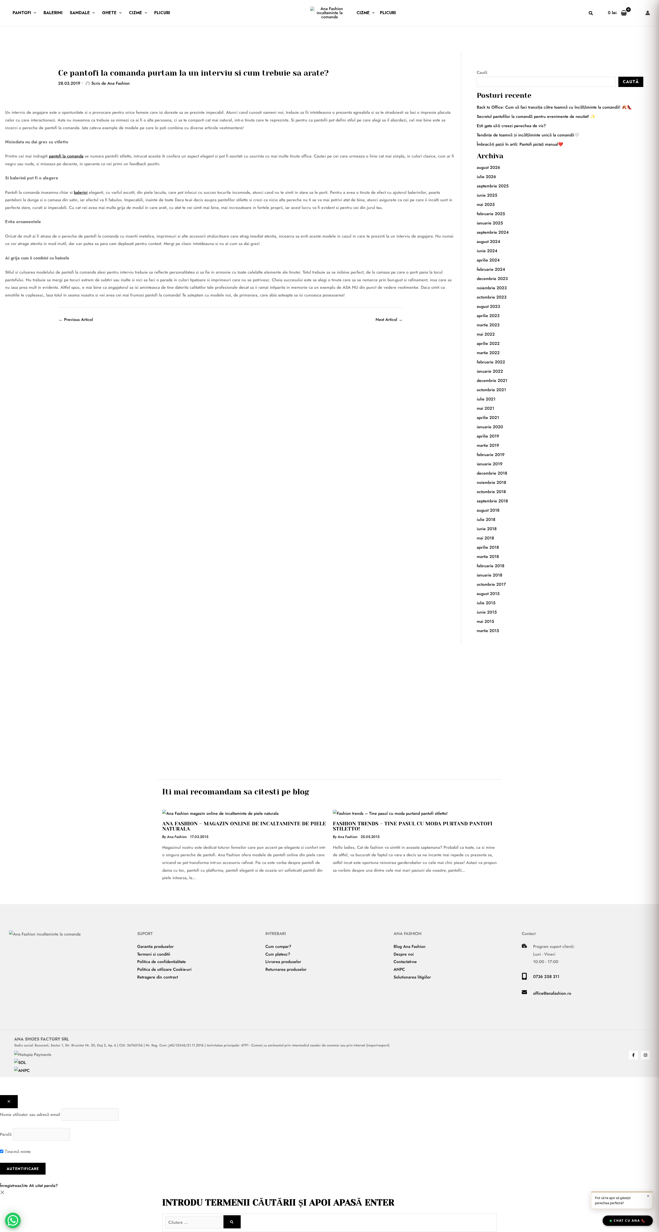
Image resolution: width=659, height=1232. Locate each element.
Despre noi (404, 954)
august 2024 (488, 241)
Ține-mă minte (17, 1152)
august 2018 (488, 510)
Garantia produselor (155, 946)
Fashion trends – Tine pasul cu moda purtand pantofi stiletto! (412, 826)
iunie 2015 (487, 612)
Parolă (6, 1134)
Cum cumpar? (278, 946)
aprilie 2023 (488, 316)
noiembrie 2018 (491, 482)
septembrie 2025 (493, 186)
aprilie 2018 (488, 547)
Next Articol (389, 320)
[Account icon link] (647, 13)
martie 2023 (488, 325)
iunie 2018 (487, 529)
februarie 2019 (491, 455)
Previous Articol (76, 320)
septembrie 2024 (493, 232)
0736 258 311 (546, 977)
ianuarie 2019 (489, 464)
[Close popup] (9, 1101)
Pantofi (22, 13)
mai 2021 (485, 408)
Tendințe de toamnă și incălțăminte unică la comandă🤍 (528, 135)
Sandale (80, 13)
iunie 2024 (487, 251)
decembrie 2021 (492, 380)
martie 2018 (488, 557)
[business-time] (524, 946)
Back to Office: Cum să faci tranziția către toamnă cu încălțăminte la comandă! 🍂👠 (554, 107)
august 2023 (488, 306)
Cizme (135, 13)
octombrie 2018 (491, 492)
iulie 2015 (486, 603)
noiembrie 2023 (492, 288)
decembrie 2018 (492, 473)
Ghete (109, 13)
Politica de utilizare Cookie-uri (164, 969)
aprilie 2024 (488, 260)
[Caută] (232, 1221)
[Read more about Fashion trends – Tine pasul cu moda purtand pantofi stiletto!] (390, 813)
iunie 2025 (487, 195)
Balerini (53, 13)
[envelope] (524, 993)
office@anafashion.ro (552, 993)
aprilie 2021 (488, 418)
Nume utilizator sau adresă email (30, 1114)
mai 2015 (485, 621)
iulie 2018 (486, 519)
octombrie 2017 (491, 584)
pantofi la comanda (66, 156)
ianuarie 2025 (490, 223)
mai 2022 (486, 334)
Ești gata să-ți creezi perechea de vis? (511, 126)
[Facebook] (633, 1055)
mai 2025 (486, 204)
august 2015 (488, 594)
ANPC (399, 969)
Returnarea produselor (286, 969)
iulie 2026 (486, 177)
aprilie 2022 (488, 343)
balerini (81, 192)
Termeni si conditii (153, 954)
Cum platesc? (277, 954)
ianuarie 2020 (490, 427)
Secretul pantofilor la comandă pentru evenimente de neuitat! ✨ (536, 116)
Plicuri (162, 13)
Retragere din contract (157, 977)
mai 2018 (485, 538)
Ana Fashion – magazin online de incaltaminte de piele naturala (244, 826)
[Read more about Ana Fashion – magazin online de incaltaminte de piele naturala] (220, 813)
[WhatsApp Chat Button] (13, 1220)
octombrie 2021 (491, 390)
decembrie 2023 (492, 279)
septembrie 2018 (492, 501)
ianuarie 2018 (489, 575)
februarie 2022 (491, 362)
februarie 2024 (491, 269)
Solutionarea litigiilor (412, 977)
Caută (482, 72)
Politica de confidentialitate (161, 962)
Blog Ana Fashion (410, 946)
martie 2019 (488, 445)
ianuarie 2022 (490, 371)
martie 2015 (488, 631)
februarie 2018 (490, 566)
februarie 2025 (491, 214)
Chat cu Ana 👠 (630, 1220)
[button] (33, 13)
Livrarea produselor (283, 962)
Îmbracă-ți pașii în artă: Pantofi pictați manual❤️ (520, 144)
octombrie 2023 (491, 297)
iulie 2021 (486, 399)
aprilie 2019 (488, 436)
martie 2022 (488, 353)
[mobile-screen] (524, 978)
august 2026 (488, 167)
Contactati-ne (405, 962)
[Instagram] (645, 1055)
